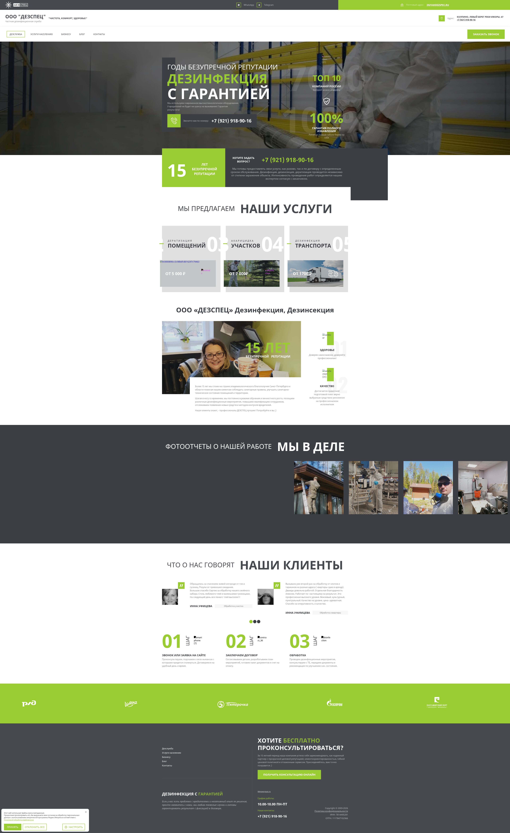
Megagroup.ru (264, 791)
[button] (486, 34)
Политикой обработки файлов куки (19, 820)
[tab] (251, 621)
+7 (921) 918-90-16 (466, 19)
